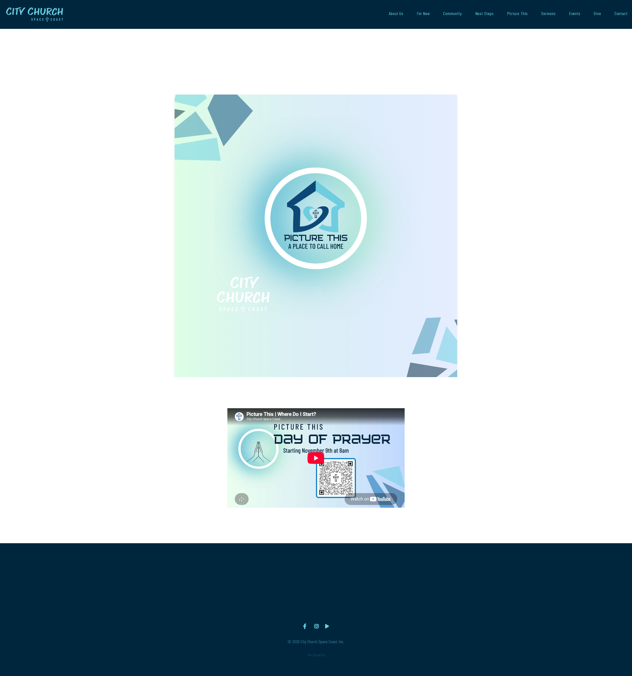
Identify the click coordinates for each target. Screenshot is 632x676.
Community (452, 13)
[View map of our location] (351, 574)
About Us (396, 13)
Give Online (422, 603)
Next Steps (484, 13)
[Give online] (422, 574)
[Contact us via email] (210, 574)
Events (574, 13)
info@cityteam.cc (210, 603)
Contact (621, 13)
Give (597, 13)
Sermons (548, 13)
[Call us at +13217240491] (280, 574)
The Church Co (316, 655)
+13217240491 (281, 603)
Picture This (517, 13)
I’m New (423, 13)
